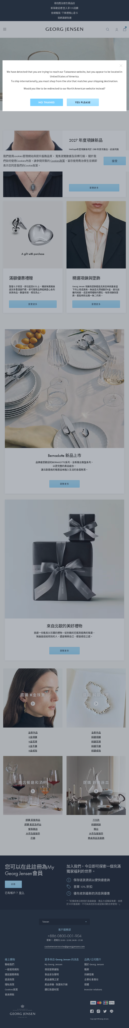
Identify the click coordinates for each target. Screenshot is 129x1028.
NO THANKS (46, 102)
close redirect (121, 66)
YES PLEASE (83, 102)
